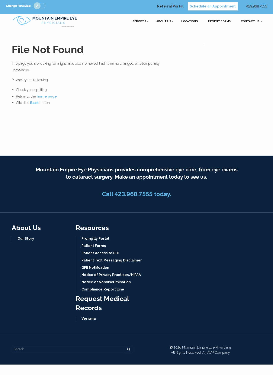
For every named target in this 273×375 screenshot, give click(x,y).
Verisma (88, 319)
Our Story (25, 238)
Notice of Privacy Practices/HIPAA (111, 275)
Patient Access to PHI (100, 253)
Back (34, 103)
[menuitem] (139, 21)
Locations (189, 21)
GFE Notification (95, 268)
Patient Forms (219, 21)
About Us (163, 21)
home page (47, 96)
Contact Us (250, 21)
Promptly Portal (95, 238)
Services (139, 21)
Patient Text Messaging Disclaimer (111, 260)
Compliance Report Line (102, 289)
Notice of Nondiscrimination (106, 282)
